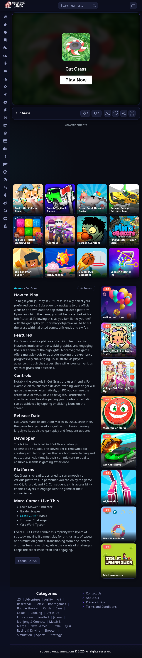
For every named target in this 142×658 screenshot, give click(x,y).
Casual (14, 40)
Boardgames (57, 604)
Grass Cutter (29, 516)
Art (12, 110)
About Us (92, 598)
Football (43, 617)
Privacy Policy (95, 602)
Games (18, 288)
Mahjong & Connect (31, 622)
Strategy (56, 635)
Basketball (24, 604)
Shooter (50, 630)
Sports (14, 218)
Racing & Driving (28, 630)
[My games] (133, 5)
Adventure (32, 599)
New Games (39, 626)
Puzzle (14, 48)
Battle (14, 79)
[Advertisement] (76, 153)
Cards (14, 141)
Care (13, 149)
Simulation (24, 635)
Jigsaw (14, 180)
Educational (25, 617)
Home (14, 17)
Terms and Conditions (101, 607)
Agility (14, 102)
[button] (107, 113)
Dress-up (53, 613)
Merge (21, 626)
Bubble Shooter (28, 608)
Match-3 (55, 622)
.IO (12, 94)
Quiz (13, 203)
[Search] (94, 5)
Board (14, 125)
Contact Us (93, 593)
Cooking (36, 613)
